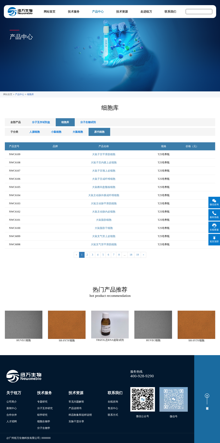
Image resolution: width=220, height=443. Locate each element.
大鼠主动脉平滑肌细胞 (104, 203)
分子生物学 (43, 428)
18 (131, 254)
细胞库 (30, 94)
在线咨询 (113, 401)
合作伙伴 (11, 414)
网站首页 (49, 11)
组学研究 (42, 414)
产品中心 (98, 11)
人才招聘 (11, 421)
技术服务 (74, 11)
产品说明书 (75, 408)
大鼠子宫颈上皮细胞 (103, 170)
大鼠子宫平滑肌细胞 (103, 154)
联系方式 (113, 414)
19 (137, 254)
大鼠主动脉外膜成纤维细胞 (103, 195)
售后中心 (113, 408)
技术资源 (122, 11)
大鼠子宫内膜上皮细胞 (104, 162)
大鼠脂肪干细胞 (104, 228)
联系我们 (170, 11)
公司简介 (11, 401)
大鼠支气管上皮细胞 (103, 236)
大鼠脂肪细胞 (103, 219)
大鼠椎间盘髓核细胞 (103, 187)
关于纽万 (13, 393)
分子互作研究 (45, 408)
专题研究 (42, 401)
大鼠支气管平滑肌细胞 (104, 244)
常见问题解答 (76, 401)
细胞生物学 (43, 421)
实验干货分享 (76, 421)
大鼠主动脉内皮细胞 (103, 211)
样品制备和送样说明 (80, 414)
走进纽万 (146, 11)
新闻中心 (11, 408)
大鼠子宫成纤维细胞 (103, 178)
